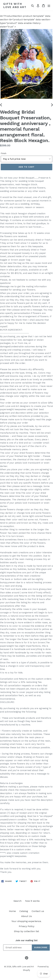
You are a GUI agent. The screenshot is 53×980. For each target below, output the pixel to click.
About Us (26, 916)
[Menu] (49, 5)
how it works (32, 900)
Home (12, 911)
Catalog (23, 911)
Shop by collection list (26, 931)
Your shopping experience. (26, 921)
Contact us (38, 911)
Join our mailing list (26, 940)
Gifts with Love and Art (14, 5)
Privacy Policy (26, 926)
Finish (3, 153)
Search (17, 900)
